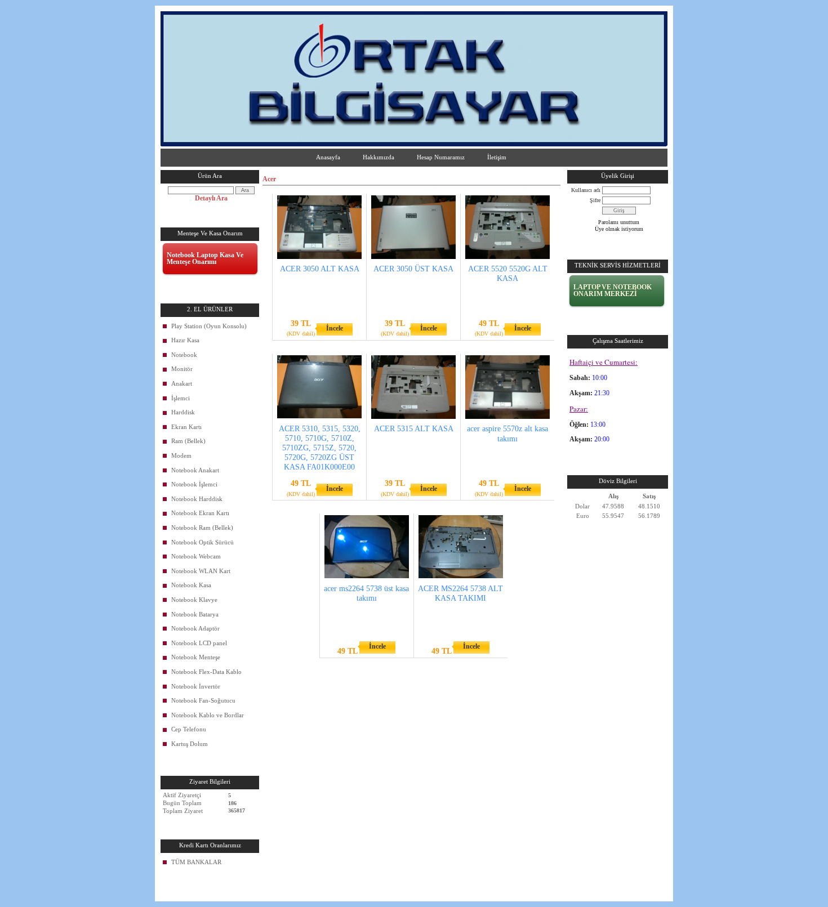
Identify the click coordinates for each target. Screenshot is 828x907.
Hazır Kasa (185, 340)
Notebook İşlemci (194, 484)
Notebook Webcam (196, 556)
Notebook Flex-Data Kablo (206, 671)
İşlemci (180, 398)
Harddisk (183, 412)
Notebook (184, 354)
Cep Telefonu (188, 729)
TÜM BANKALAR (196, 862)
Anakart (181, 383)
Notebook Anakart (195, 470)
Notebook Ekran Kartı (200, 513)
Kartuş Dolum (189, 743)
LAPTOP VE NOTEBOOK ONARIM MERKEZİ (612, 290)
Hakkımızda (378, 157)
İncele (334, 328)
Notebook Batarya (195, 614)
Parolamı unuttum (618, 222)
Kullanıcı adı (585, 190)
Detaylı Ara (211, 198)
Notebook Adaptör (195, 628)
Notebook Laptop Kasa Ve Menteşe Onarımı (205, 258)
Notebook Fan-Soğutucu (203, 700)
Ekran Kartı (186, 426)
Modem (181, 455)
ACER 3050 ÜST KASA (413, 269)
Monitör (182, 368)
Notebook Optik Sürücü (202, 542)
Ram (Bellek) (188, 440)
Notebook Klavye (194, 599)
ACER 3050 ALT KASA (319, 269)
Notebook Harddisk (196, 498)
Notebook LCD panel (199, 643)
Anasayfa (328, 157)
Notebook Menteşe (195, 657)
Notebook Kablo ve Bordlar (207, 715)
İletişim (496, 157)
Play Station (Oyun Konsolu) (209, 326)
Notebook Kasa (191, 585)
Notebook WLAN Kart (200, 571)
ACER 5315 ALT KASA (413, 429)
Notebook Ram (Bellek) (202, 527)
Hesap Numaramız (441, 157)
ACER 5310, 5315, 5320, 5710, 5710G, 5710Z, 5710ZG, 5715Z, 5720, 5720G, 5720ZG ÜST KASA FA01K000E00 (319, 448)
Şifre (595, 200)
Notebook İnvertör (195, 686)
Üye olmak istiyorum (619, 229)
